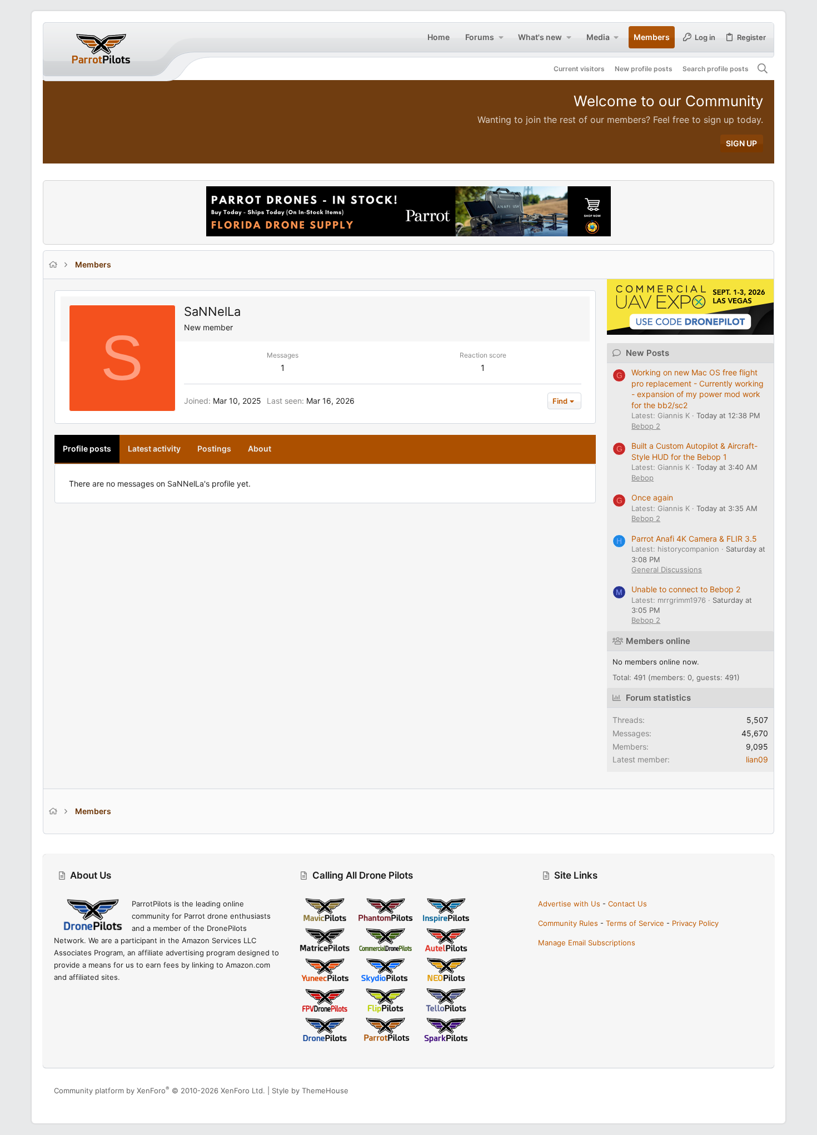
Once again (652, 497)
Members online (658, 641)
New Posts (647, 353)
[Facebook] (708, 1090)
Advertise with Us (569, 903)
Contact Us (627, 903)
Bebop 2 (645, 426)
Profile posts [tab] (87, 448)
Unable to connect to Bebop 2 (685, 589)
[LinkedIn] (741, 1090)
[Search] (762, 69)
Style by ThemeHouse (310, 1090)
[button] (501, 37)
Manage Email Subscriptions (586, 942)
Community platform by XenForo (159, 1090)
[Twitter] (758, 1090)
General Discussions (666, 569)
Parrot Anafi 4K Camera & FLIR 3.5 (694, 538)
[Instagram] (725, 1090)
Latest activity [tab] (154, 448)
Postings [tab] (214, 448)
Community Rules (568, 923)
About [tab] (259, 448)
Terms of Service (635, 923)
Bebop (642, 477)
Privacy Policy (695, 923)
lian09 (757, 759)
